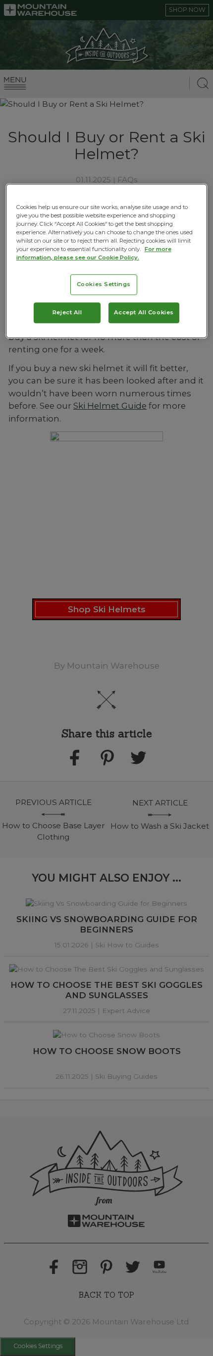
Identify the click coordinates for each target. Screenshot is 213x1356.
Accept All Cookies (144, 312)
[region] (106, 261)
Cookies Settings (104, 284)
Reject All (67, 312)
